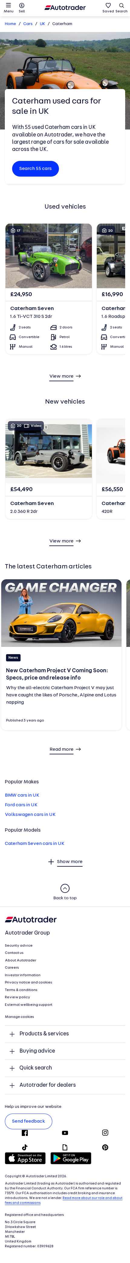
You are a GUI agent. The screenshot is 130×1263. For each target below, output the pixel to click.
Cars (28, 24)
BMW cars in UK (22, 795)
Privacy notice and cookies (28, 982)
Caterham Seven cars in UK (34, 843)
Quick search (35, 1068)
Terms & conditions (21, 990)
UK (42, 24)
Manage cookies (19, 1017)
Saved (108, 11)
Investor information (23, 975)
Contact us (14, 953)
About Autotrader (20, 960)
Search (121, 11)
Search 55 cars (35, 168)
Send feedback (28, 1121)
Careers (12, 968)
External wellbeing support (28, 1005)
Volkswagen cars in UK (30, 814)
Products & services (44, 1034)
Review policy (17, 997)
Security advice (19, 946)
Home (10, 24)
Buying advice (37, 1051)
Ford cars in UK (21, 805)
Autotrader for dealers (47, 1085)
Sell (22, 11)
